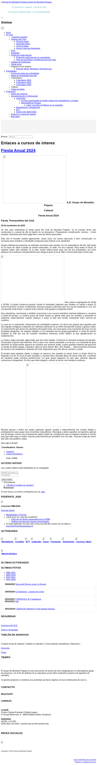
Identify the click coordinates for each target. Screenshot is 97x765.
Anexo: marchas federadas (28, 48)
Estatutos (15, 53)
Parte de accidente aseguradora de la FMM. (30, 519)
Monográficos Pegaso (31, 103)
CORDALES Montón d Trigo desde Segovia (35, 609)
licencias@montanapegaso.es (19, 526)
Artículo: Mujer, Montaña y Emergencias (34, 69)
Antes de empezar (19, 94)
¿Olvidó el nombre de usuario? (20, 485)
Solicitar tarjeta (7, 510)
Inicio (8, 32)
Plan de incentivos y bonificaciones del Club (36, 60)
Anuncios (5, 648)
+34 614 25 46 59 (9, 696)
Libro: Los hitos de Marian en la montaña (44, 105)
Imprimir (10, 452)
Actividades (11, 71)
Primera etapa (22, 42)
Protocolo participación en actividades (33, 57)
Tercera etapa (22, 46)
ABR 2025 (10, 573)
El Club (9, 35)
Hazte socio (16, 64)
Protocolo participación (21, 55)
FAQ (13, 51)
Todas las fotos (18, 89)
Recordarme (9, 482)
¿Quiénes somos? (19, 37)
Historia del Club (18, 39)
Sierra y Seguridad (9, 630)
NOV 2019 (11, 579)
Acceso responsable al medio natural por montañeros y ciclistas (49, 101)
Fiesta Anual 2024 (18, 150)
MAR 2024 (11, 575)
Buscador (15, 116)
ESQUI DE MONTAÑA (26, 112)
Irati (17, 601)
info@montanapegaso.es (12, 703)
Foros (3, 652)
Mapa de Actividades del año (24, 76)
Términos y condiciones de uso (85, 762)
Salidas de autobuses (21, 62)
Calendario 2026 (23, 85)
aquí (43, 492)
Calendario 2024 (23, 80)
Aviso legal (77, 760)
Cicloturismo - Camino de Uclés (30, 592)
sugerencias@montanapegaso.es (16, 705)
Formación (11, 91)
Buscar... (5, 137)
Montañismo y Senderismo (28, 107)
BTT (18, 110)
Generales (21, 98)
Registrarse (9, 487)
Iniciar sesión (7, 480)
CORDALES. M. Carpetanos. (28, 599)
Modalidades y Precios (16, 515)
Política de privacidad (88, 760)
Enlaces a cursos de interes (23, 114)
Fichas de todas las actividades (25, 73)
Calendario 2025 (23, 82)
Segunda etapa (23, 44)
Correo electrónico (14, 454)
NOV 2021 (11, 577)
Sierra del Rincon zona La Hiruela (31, 584)
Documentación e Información (24, 96)
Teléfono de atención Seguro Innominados (30, 521)
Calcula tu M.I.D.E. (9, 625)
